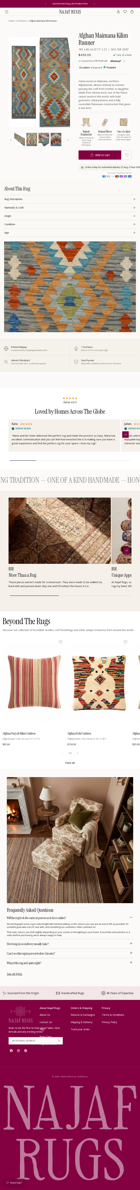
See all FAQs (14, 974)
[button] (6, 12)
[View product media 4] (31, 139)
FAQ (42, 1029)
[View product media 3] (19, 139)
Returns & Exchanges (83, 1014)
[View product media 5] (43, 139)
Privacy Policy (109, 1022)
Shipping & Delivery (81, 1022)
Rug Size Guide (48, 1043)
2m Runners (21, 20)
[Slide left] (62, 753)
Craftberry (82, 1076)
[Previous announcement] (45, 3)
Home (11, 20)
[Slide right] (77, 753)
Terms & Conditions (113, 1014)
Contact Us (46, 1022)
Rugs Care (45, 1036)
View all (70, 763)
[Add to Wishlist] (126, 155)
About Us (45, 1014)
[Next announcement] (94, 3)
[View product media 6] (56, 139)
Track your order (80, 1029)
